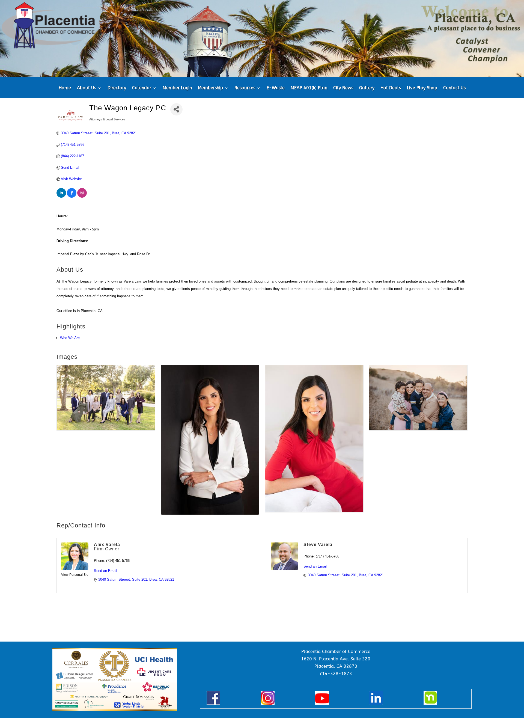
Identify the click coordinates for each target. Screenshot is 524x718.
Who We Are (70, 338)
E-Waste (276, 88)
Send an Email (105, 571)
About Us (86, 88)
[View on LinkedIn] (61, 196)
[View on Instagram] (82, 196)
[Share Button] (176, 109)
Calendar (141, 88)
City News (343, 88)
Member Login (177, 88)
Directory (117, 88)
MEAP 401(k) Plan (309, 88)
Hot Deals (390, 88)
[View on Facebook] (71, 196)
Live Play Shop (422, 88)
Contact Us (454, 88)
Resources (244, 88)
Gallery (366, 88)
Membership (210, 88)
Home (65, 88)
